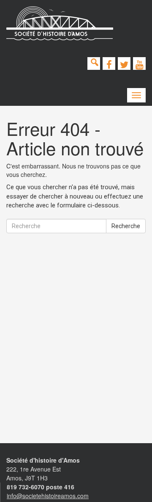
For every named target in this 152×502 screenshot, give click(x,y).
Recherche (125, 226)
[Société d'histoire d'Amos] (59, 23)
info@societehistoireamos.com (48, 495)
